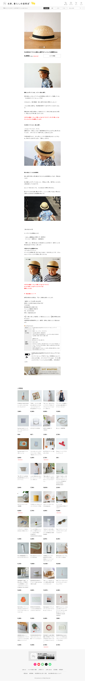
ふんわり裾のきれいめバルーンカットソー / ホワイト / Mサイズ (35, 478)
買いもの (65, 4)
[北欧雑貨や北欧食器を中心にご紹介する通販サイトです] (18, 3)
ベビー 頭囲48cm (30, 237)
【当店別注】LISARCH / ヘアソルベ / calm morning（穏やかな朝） (36, 582)
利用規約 (61, 669)
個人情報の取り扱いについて (54, 673)
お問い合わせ (49, 669)
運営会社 (26, 673)
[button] (26, 31)
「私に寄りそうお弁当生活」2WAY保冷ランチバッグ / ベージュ (23, 478)
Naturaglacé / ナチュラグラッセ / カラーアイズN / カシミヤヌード (48, 608)
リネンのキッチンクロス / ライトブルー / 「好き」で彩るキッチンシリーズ (35, 453)
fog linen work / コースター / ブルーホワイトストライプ (23, 430)
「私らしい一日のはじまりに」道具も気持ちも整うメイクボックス (48, 582)
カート (76, 4)
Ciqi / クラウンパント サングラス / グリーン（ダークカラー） (61, 531)
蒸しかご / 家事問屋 (60, 428)
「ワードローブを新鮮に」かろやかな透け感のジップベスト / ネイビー (61, 405)
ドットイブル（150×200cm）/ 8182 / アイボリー (61, 506)
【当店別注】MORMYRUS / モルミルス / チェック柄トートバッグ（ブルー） (35, 637)
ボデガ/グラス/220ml (35, 428)
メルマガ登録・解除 (32, 669)
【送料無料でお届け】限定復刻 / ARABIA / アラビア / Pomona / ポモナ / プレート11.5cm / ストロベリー (49, 639)
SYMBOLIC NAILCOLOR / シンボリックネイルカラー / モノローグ (23, 405)
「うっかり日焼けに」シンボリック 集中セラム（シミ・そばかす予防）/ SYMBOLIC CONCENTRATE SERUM (36, 533)
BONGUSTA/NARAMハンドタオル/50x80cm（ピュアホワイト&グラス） (36, 608)
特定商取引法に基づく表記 (41, 673)
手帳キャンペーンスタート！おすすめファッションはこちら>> (15, 8)
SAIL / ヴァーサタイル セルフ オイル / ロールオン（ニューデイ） (61, 582)
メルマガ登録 (52, 55)
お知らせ (24, 669)
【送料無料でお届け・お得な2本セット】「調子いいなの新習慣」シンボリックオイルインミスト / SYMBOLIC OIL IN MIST (23, 584)
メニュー (81, 4)
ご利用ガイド (41, 669)
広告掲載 (55, 669)
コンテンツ (71, 4)
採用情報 (31, 673)
